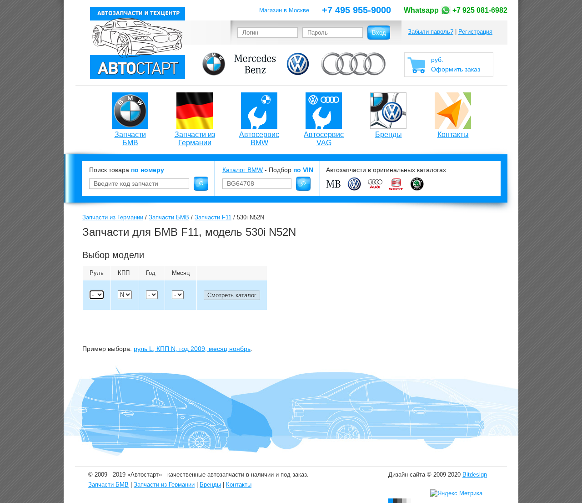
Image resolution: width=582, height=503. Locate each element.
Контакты (453, 134)
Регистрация (475, 31)
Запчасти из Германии (195, 139)
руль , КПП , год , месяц (192, 348)
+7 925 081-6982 (455, 10)
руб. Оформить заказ (455, 64)
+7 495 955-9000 (356, 10)
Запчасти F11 (213, 217)
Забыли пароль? (430, 31)
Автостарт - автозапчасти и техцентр (137, 43)
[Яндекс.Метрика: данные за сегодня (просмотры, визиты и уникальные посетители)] (456, 493)
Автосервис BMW (259, 139)
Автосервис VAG (324, 139)
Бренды (388, 134)
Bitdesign (474, 474)
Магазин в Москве (284, 10)
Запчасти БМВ (130, 139)
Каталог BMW (242, 169)
